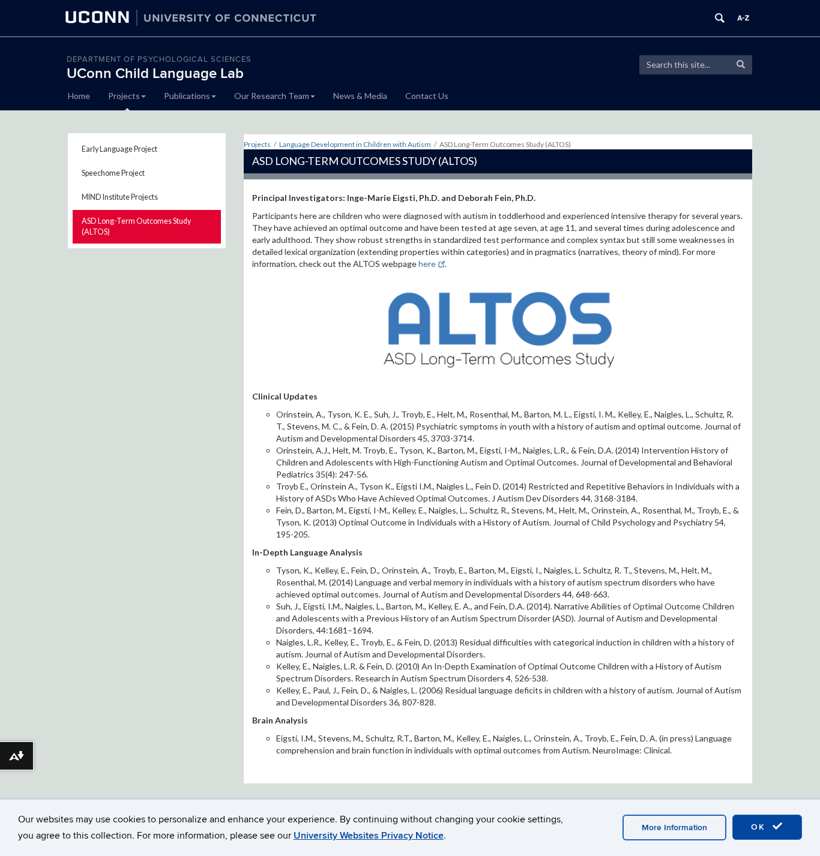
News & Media (360, 96)
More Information (674, 827)
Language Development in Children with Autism (355, 144)
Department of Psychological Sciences (159, 59)
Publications (187, 96)
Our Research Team (271, 96)
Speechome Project (113, 173)
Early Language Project (119, 149)
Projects (124, 96)
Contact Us (426, 96)
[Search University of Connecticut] (719, 18)
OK (760, 827)
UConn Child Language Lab (155, 73)
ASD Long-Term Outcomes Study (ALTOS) (136, 226)
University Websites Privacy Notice (369, 836)
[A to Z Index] (743, 18)
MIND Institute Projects (120, 197)
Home (79, 96)
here (427, 264)
